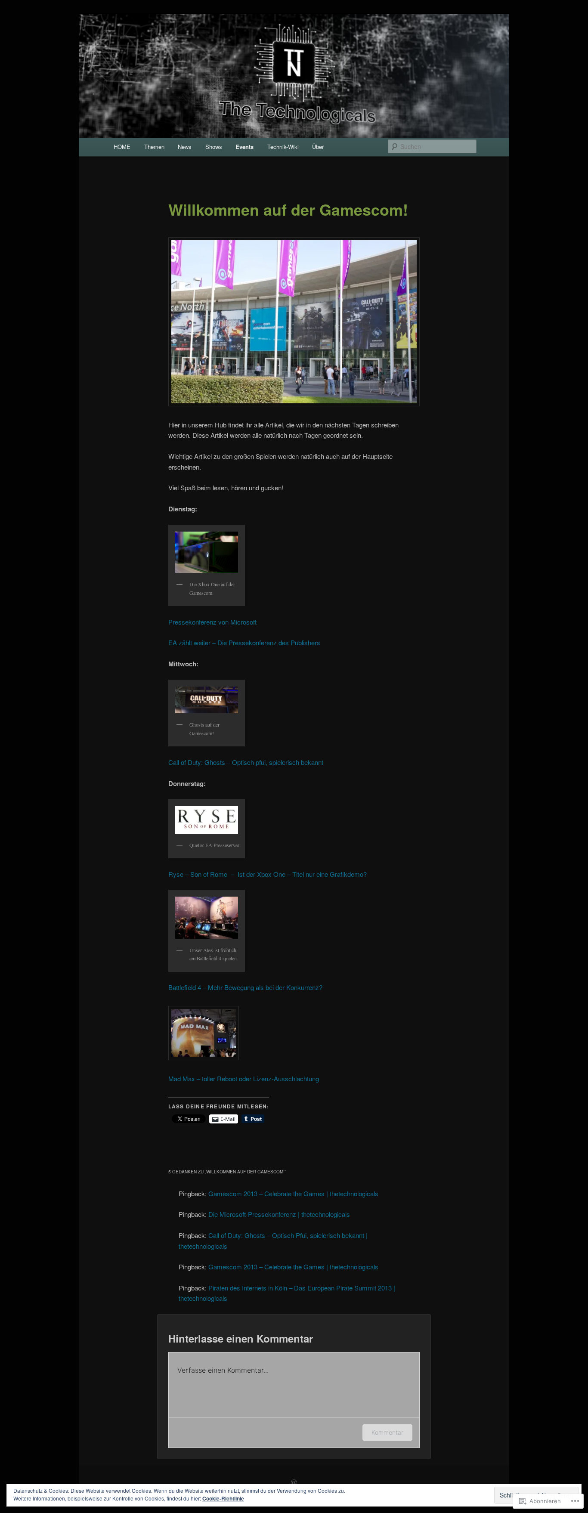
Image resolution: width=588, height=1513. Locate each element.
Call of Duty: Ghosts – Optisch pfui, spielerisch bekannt (245, 762)
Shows (213, 146)
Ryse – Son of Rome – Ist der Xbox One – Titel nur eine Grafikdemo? (267, 874)
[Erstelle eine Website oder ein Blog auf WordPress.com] (294, 1483)
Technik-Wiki (283, 146)
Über (318, 146)
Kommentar (387, 1432)
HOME (122, 146)
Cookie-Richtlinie (223, 1498)
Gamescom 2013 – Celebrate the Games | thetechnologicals (293, 1193)
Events (244, 146)
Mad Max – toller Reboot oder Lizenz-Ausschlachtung (245, 1078)
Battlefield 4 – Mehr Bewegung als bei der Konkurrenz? (245, 987)
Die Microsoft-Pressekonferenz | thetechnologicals (279, 1214)
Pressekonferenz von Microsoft (212, 621)
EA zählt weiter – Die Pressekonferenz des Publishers (244, 642)
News (185, 146)
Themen (154, 146)
